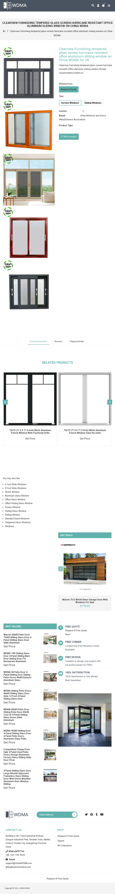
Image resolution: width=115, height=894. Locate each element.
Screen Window (12, 507)
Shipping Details (77, 341)
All (4, 31)
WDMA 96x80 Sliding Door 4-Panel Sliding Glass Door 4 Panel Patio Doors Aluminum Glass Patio (17, 734)
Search (61, 840)
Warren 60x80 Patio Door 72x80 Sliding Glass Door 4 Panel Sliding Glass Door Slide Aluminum (17, 638)
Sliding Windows (92, 103)
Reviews (58, 341)
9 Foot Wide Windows (16, 488)
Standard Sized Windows (17, 518)
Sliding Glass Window (15, 511)
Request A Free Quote (68, 836)
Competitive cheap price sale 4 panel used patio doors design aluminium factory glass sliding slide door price (17, 754)
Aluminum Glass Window (17, 495)
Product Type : (66, 125)
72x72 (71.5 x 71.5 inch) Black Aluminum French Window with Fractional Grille (30, 431)
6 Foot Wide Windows (16, 484)
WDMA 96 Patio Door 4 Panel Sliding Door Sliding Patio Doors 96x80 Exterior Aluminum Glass (18, 676)
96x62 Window (12, 492)
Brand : (62, 115)
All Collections (65, 845)
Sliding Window (12, 514)
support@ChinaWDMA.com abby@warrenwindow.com (19, 863)
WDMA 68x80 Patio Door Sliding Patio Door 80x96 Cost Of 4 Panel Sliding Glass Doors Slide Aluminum (16, 714)
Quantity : (63, 111)
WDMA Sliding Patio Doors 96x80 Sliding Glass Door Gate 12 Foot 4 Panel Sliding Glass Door (17, 694)
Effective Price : (66, 84)
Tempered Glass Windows (18, 522)
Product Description (38, 341)
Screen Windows (70, 103)
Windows (9, 526)
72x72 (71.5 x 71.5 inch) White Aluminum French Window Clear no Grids (85, 431)
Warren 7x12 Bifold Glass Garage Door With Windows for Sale (85, 601)
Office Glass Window (15, 499)
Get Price (9, 646)
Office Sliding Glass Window (19, 503)
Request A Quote (68, 89)
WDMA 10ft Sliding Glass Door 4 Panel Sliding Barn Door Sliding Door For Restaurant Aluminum (17, 657)
